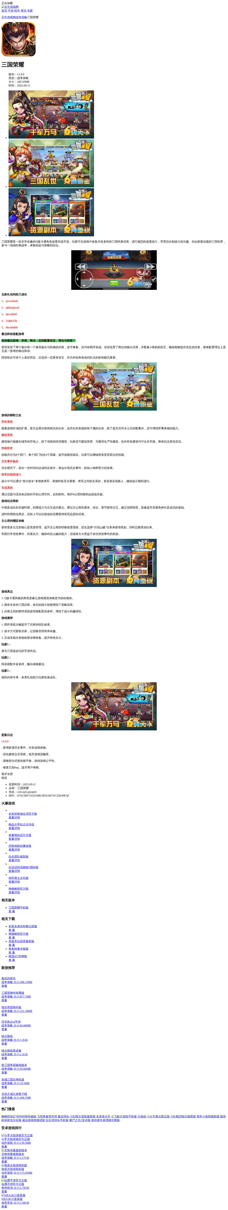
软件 (17, 10)
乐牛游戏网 (8, 17)
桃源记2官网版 (18, 956)
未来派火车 (103, 1116)
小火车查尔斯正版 (158, 1116)
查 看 (12, 911)
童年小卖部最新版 (208, 1116)
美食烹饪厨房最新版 (21, 941)
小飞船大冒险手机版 (124, 1116)
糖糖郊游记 (8, 1116)
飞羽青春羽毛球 (47, 1116)
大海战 (142, 1116)
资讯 (23, 10)
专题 (30, 10)
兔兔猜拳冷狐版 (18, 948)
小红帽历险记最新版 (183, 1116)
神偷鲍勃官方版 (18, 933)
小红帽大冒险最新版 (82, 1116)
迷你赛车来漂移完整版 (105, 1120)
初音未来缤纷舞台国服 (23, 926)
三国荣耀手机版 (18, 907)
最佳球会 (63, 1116)
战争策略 (21, 17)
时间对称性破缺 (26, 1116)
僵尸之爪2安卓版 (79, 1120)
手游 (11, 10)
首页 (4, 10)
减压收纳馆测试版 (33, 1120)
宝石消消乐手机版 (57, 1120)
